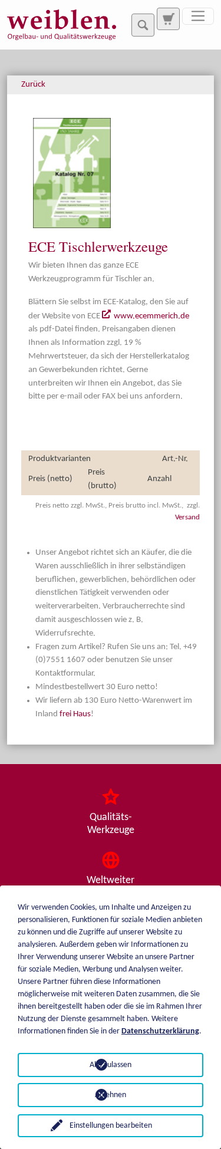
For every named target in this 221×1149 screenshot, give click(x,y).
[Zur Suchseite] (168, 19)
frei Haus (75, 714)
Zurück (33, 84)
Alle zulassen (110, 1065)
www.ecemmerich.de (151, 316)
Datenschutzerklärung (160, 1031)
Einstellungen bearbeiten (111, 1125)
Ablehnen (110, 1095)
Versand (187, 517)
